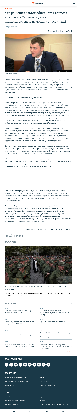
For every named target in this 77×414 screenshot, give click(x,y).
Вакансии (43, 401)
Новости (8, 9)
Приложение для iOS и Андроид (16, 381)
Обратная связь (44, 397)
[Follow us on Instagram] (20, 364)
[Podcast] (44, 364)
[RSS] (39, 364)
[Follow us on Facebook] (6, 364)
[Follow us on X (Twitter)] (11, 364)
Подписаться (9, 385)
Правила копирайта (12, 404)
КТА (30, 411)
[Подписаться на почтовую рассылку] (48, 364)
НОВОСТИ (10, 303)
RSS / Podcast (44, 381)
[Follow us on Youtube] (16, 364)
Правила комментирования (15, 401)
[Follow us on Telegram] (30, 364)
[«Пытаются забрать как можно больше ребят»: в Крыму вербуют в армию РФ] (38, 265)
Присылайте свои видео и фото (16, 378)
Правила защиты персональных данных (53, 404)
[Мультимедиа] (14, 411)
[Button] (50, 31)
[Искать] (63, 411)
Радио (41, 378)
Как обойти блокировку (47, 385)
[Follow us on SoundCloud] (34, 364)
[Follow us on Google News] (25, 364)
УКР (46, 411)
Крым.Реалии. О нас (12, 397)
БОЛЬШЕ (69, 351)
